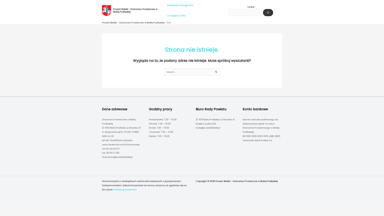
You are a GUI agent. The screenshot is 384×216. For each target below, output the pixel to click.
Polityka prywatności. (125, 189)
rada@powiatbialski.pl (208, 127)
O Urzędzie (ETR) (176, 15)
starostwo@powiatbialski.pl (117, 157)
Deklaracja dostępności (180, 5)
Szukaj (250, 6)
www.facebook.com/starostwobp (121, 144)
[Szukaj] (268, 12)
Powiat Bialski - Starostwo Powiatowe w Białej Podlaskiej (135, 10)
